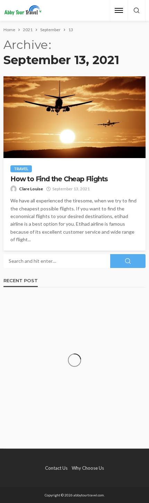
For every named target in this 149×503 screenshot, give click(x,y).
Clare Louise (31, 188)
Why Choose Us (88, 468)
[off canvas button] (119, 10)
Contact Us (56, 468)
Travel (21, 168)
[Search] (136, 10)
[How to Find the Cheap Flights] (74, 117)
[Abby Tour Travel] (23, 10)
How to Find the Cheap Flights (59, 179)
